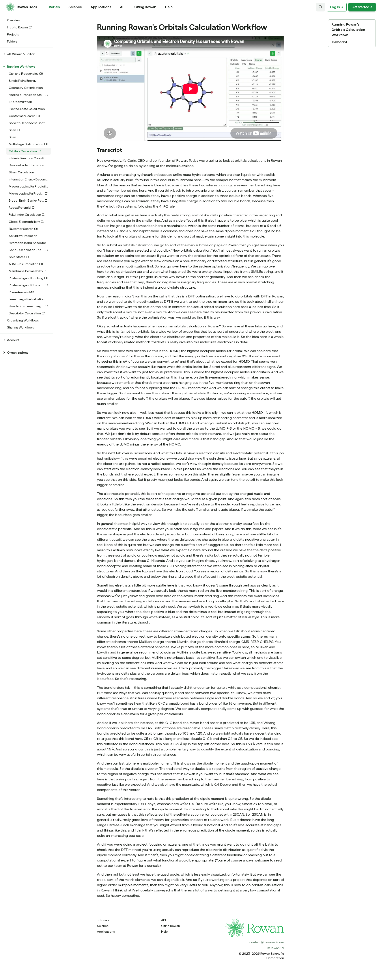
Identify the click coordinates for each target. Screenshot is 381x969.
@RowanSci (275, 948)
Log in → (336, 7)
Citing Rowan (145, 7)
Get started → (362, 7)
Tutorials (53, 7)
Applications (101, 7)
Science (75, 7)
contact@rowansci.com (266, 942)
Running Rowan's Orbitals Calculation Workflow (348, 29)
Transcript (339, 42)
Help (169, 7)
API (122, 7)
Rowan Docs (27, 7)
